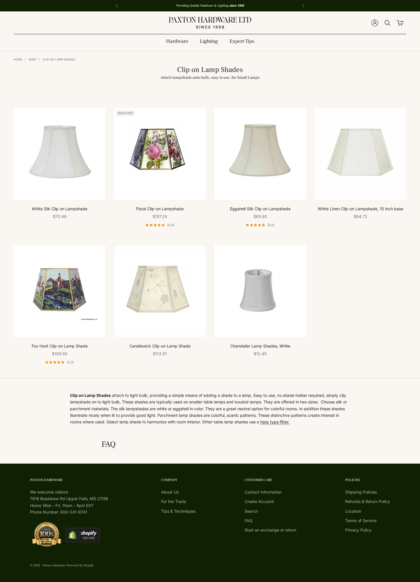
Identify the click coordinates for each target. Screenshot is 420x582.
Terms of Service (361, 520)
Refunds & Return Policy (367, 501)
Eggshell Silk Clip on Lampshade (260, 208)
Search (251, 511)
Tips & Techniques (178, 511)
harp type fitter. (274, 421)
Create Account (259, 501)
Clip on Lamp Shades (59, 59)
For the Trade (173, 501)
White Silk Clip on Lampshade (59, 208)
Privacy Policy (358, 530)
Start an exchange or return (270, 530)
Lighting (209, 41)
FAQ (249, 520)
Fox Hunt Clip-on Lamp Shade (60, 345)
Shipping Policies (361, 492)
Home (18, 59)
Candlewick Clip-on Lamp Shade (160, 345)
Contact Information (263, 492)
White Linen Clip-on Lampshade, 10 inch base (360, 208)
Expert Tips (241, 41)
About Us (170, 492)
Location (353, 511)
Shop (32, 59)
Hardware (177, 41)
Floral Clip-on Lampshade (160, 208)
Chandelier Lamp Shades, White (260, 345)
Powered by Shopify (80, 565)
